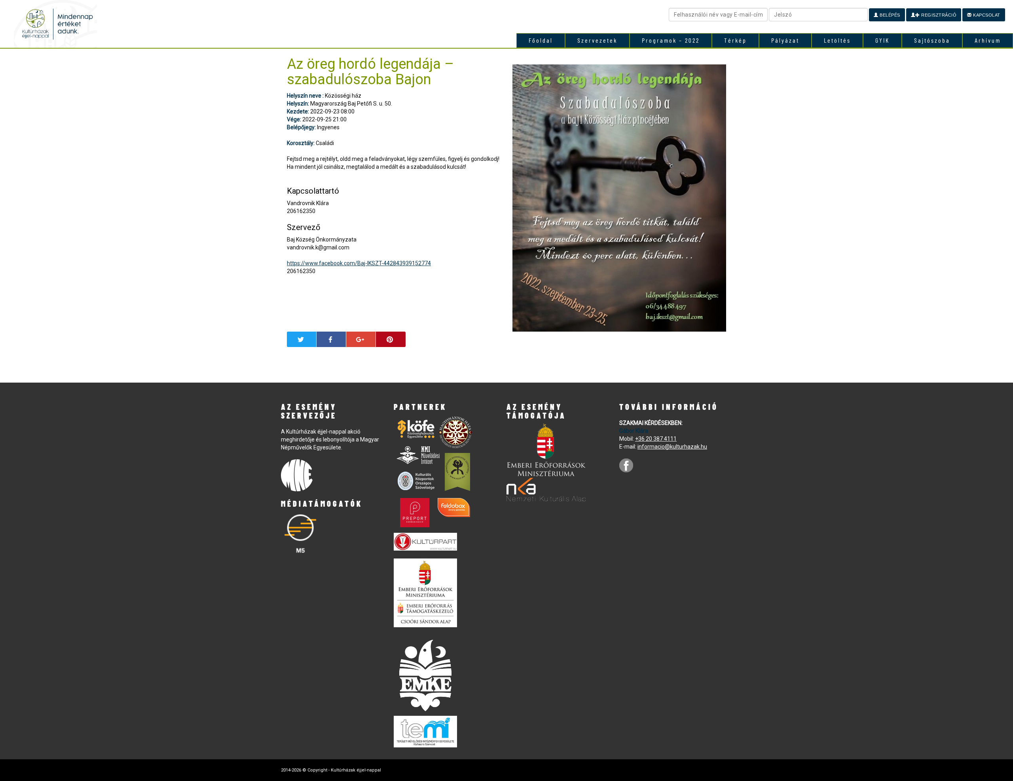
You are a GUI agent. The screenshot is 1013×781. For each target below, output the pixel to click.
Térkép (735, 40)
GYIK (882, 40)
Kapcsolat (986, 15)
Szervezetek (597, 40)
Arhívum (988, 40)
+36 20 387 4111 (656, 439)
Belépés (889, 15)
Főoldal (541, 40)
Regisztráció (938, 15)
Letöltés (837, 40)
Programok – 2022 (671, 40)
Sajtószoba (932, 40)
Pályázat (785, 40)
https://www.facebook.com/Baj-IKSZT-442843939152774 (359, 263)
